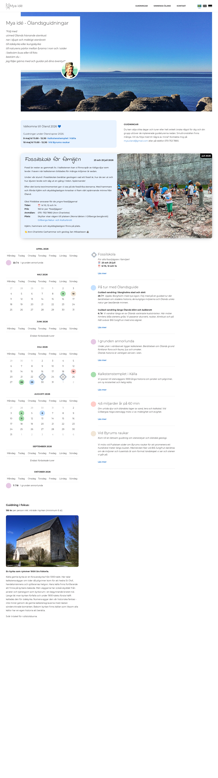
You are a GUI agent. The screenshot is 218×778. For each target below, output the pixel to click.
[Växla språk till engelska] (205, 6)
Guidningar (141, 6)
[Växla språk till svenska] (199, 6)
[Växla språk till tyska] (210, 6)
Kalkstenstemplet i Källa (61, 138)
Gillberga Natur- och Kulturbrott (55, 220)
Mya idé (16, 6)
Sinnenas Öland (162, 6)
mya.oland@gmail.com (136, 141)
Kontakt (181, 6)
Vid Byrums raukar (59, 142)
